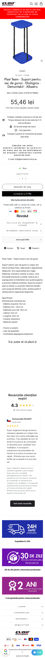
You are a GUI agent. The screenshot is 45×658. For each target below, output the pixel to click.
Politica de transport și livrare (22, 224)
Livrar (22, 607)
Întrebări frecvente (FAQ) (22, 231)
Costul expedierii (20, 108)
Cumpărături (22, 613)
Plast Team (23, 75)
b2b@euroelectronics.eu (26, 159)
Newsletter (22, 625)
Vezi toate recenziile (22, 503)
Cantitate (23, 174)
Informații (21, 619)
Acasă (22, 71)
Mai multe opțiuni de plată (22, 200)
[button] (37, 652)
